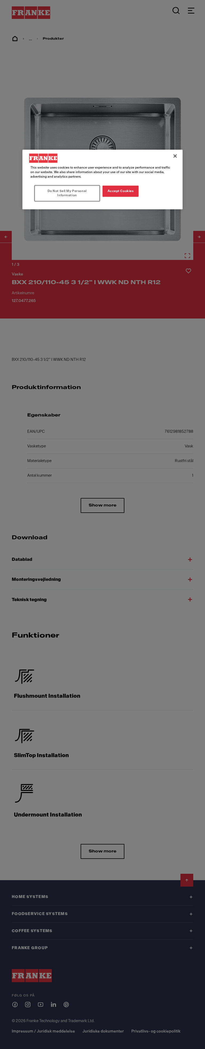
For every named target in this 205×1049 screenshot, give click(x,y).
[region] (102, 179)
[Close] (175, 156)
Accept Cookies (121, 191)
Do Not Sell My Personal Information (67, 193)
